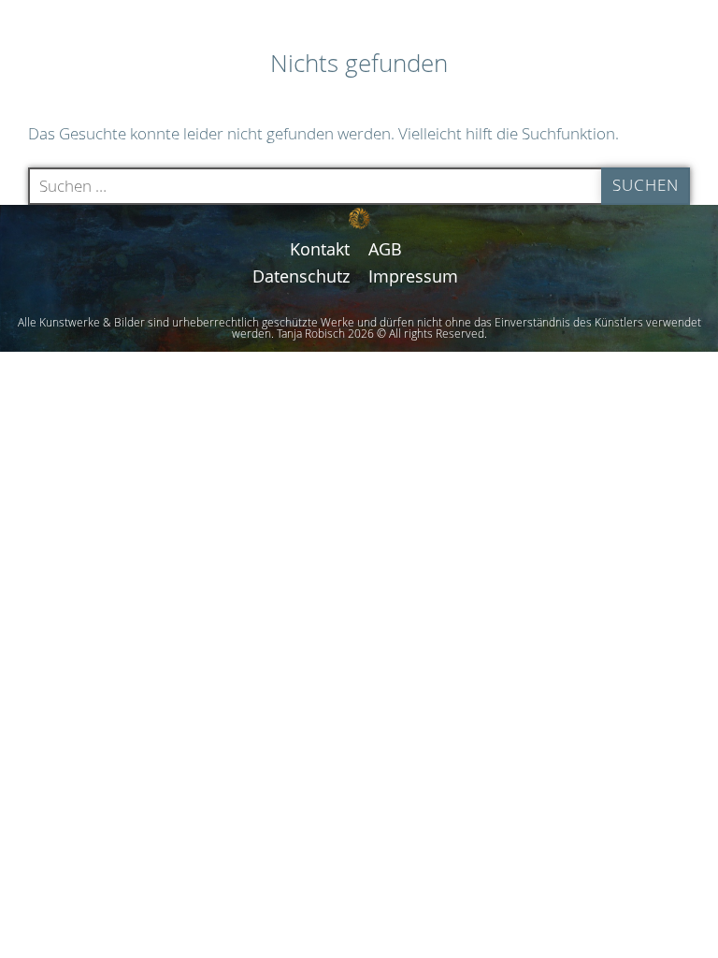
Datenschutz (301, 276)
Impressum (413, 276)
